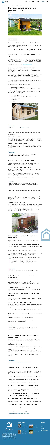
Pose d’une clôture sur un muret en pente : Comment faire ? (19, 413)
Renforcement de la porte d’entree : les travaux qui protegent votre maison (25, 432)
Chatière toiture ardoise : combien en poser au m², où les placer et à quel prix (25, 426)
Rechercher (47, 1)
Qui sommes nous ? (43, 425)
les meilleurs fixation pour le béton (23, 127)
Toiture (33, 1)
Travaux (37, 1)
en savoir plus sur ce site (27, 64)
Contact (42, 428)
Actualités (43, 1)
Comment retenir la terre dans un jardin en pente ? (36, 431)
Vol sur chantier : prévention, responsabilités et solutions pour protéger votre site (36, 426)
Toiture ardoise (27, 1)
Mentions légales (44, 430)
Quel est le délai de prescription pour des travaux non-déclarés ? (20, 362)
